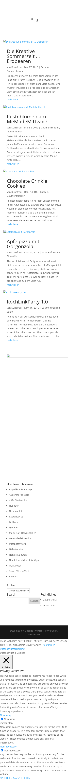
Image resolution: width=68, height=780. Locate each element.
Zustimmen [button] (49, 644)
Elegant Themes (33, 630)
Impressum (49, 605)
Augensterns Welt (19, 494)
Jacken (10, 131)
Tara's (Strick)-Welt (19, 571)
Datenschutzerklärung (12, 648)
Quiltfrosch (15, 565)
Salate (10, 311)
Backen (45, 67)
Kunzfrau (16, 67)
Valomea (13, 576)
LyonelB (13, 527)
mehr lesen (13, 99)
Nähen (18, 131)
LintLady (13, 522)
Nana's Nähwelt (18, 554)
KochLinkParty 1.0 (27, 301)
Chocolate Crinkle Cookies (27, 183)
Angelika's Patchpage (20, 489)
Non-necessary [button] (8, 746)
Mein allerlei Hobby (20, 538)
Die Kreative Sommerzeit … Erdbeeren (23, 56)
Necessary (9, 719)
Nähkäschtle (16, 549)
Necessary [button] (5, 715)
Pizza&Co (12, 256)
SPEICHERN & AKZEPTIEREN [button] (15, 778)
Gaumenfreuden (16, 71)
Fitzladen (14, 505)
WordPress (34, 634)
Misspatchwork (17, 543)
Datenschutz (50, 599)
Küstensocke (16, 516)
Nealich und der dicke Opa (24, 560)
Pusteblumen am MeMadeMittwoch (28, 119)
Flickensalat (15, 511)
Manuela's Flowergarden (22, 532)
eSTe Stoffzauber (18, 500)
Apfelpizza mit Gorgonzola (23, 244)
